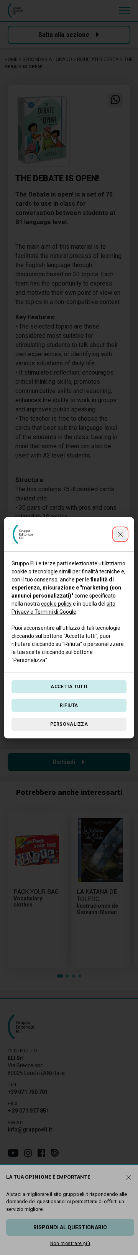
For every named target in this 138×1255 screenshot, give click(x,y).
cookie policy (56, 604)
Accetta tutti (69, 686)
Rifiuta (69, 705)
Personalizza (69, 724)
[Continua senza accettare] (120, 534)
